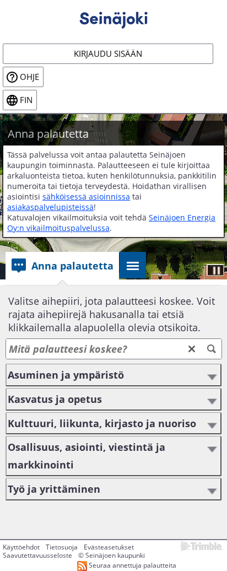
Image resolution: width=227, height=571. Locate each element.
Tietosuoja (62, 547)
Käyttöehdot (21, 547)
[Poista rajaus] (192, 349)
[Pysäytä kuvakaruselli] (215, 270)
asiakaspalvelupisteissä (50, 207)
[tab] (62, 265)
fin (26, 100)
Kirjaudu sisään (108, 54)
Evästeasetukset (109, 547)
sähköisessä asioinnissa (86, 196)
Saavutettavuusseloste (37, 555)
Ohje (29, 77)
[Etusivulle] (113, 17)
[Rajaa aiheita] (211, 349)
